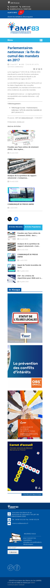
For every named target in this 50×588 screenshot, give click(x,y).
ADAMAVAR (14, 7)
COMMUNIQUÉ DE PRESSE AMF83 (21, 204)
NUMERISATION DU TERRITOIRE (20, 9)
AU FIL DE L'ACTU (33, 64)
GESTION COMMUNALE (15, 67)
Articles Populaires (33, 227)
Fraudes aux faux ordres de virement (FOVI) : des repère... (23, 148)
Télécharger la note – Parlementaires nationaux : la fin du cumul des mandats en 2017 (26, 110)
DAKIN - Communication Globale (22, 584)
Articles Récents (16, 227)
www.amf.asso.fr (27, 118)
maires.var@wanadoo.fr (20, 523)
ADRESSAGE (26, 7)
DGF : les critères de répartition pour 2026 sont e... (29, 277)
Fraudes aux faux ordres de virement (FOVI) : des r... (28, 234)
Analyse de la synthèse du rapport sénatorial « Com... (28, 245)
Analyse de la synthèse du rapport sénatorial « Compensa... (22, 176)
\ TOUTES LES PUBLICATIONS (32, 494)
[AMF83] (23, 33)
